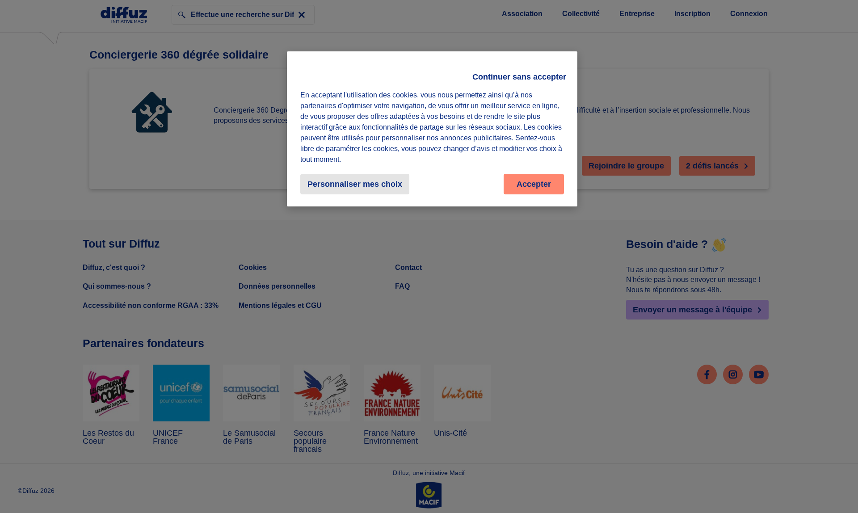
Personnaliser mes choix (354, 184)
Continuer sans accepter (519, 76)
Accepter (534, 184)
